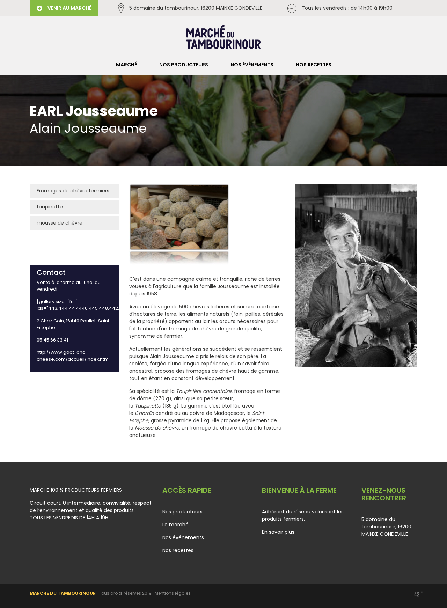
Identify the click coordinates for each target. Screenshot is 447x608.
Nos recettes (313, 64)
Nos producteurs (183, 64)
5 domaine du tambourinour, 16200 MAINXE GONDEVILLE (195, 8)
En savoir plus (278, 531)
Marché (126, 64)
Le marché (175, 524)
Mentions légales (173, 593)
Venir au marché (69, 8)
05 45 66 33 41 (52, 340)
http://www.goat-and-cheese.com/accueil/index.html (73, 355)
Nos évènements (251, 64)
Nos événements (183, 537)
